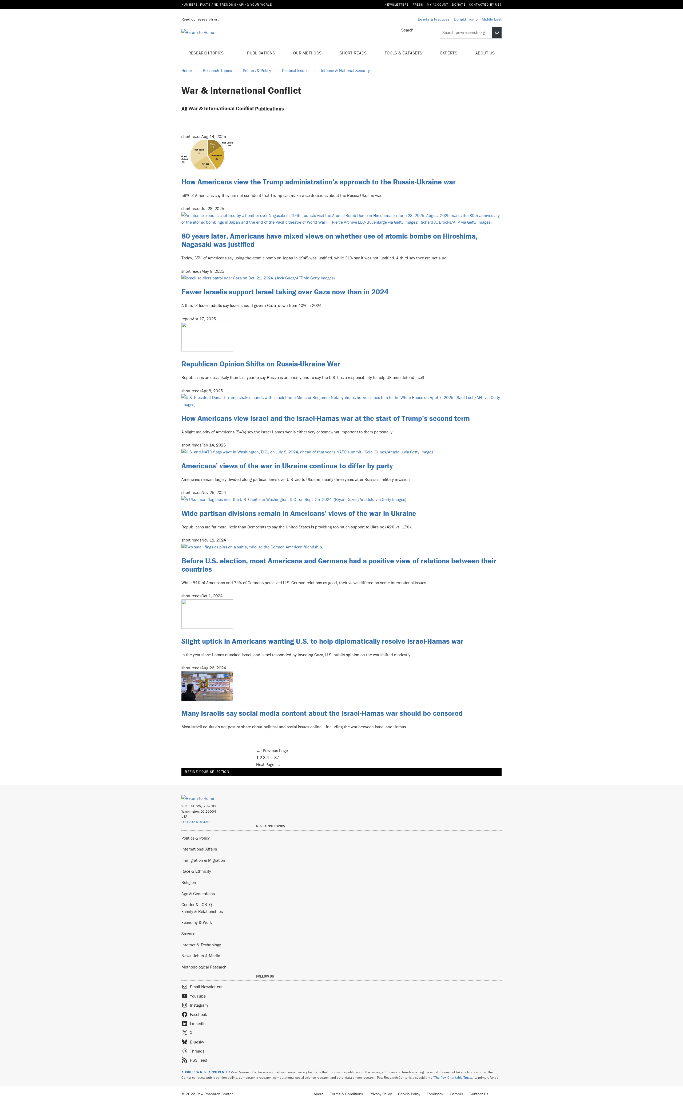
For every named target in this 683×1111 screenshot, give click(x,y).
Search (407, 30)
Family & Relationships (202, 911)
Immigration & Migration (203, 860)
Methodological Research (204, 967)
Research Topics (206, 53)
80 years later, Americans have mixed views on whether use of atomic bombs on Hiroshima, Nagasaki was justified (329, 240)
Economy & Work (196, 922)
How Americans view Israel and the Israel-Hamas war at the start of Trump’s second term (325, 418)
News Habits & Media (200, 955)
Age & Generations (198, 893)
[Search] (497, 32)
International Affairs (199, 849)
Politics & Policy (195, 838)
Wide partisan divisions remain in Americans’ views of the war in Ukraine (298, 513)
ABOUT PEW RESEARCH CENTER (205, 1072)
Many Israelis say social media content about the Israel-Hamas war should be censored (322, 713)
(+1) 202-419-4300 (196, 822)
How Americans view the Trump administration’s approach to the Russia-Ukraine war (318, 181)
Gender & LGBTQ (196, 904)
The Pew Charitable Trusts (453, 1077)
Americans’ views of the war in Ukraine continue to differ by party (287, 465)
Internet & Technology (201, 944)
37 (276, 757)
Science (188, 933)
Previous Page (272, 750)
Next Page (268, 764)
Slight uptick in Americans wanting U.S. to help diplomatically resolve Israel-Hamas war (322, 641)
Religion (188, 882)
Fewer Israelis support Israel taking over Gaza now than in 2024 (284, 291)
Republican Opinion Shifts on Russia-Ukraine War (260, 363)
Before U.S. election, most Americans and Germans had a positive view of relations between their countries (338, 565)
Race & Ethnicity (196, 871)
